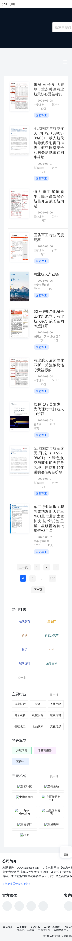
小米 (51, 649)
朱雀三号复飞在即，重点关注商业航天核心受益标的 (49, 89)
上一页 (23, 567)
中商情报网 (44, 929)
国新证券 (39, 250)
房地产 (51, 621)
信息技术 (20, 704)
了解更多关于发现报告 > (16, 883)
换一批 (22, 677)
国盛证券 (39, 216)
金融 (38, 704)
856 (52, 578)
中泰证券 (39, 104)
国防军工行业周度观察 (49, 237)
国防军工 (41, 115)
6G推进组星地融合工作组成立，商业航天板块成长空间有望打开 (49, 318)
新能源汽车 (52, 635)
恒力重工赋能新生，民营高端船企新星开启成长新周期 (49, 198)
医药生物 (55, 704)
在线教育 (24, 621)
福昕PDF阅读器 (25, 929)
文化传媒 (55, 726)
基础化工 (20, 726)
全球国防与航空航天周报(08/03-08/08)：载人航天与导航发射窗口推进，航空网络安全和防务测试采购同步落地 (49, 142)
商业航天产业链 (46, 274)
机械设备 (37, 715)
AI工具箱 (22, 927)
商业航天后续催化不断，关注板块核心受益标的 (49, 365)
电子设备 (20, 715)
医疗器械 (51, 663)
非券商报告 (45, 750)
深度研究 (21, 750)
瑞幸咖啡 (24, 663)
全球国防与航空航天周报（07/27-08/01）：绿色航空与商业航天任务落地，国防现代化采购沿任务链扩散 (49, 460)
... (42, 578)
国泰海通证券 (41, 284)
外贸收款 (35, 927)
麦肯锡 (37, 424)
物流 (24, 649)
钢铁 (24, 635)
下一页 (38, 589)
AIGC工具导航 (52, 927)
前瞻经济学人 (61, 929)
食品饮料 (37, 726)
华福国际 (39, 167)
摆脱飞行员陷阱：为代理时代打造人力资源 (49, 409)
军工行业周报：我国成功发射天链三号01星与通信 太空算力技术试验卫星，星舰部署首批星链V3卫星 (49, 518)
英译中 (20, 761)
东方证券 (55, 336)
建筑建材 (55, 715)
